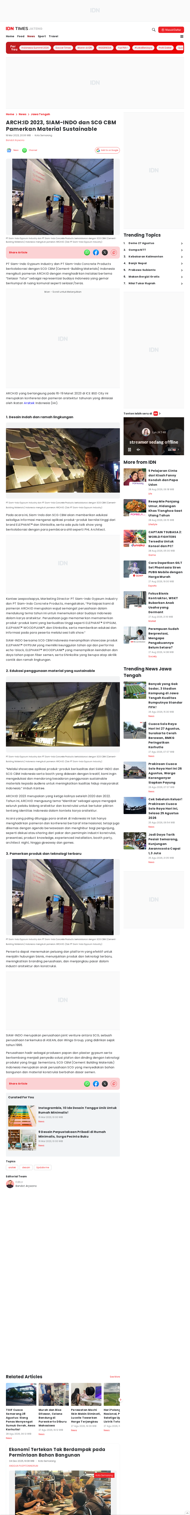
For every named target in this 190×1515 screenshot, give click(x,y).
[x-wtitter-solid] (105, 252)
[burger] (182, 36)
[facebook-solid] (96, 252)
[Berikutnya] (120, 1399)
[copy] (114, 252)
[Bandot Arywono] (10, 1184)
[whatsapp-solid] (87, 252)
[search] (154, 30)
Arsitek (29, 403)
